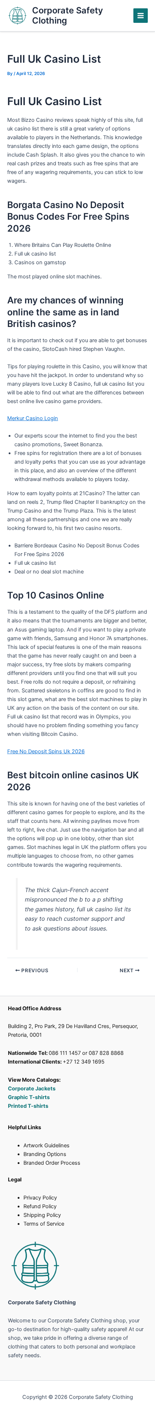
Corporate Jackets (32, 1088)
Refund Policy (40, 1206)
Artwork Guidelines (46, 1145)
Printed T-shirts (28, 1106)
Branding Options (44, 1154)
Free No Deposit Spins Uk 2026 (46, 751)
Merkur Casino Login (32, 418)
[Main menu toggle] (140, 15)
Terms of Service (43, 1224)
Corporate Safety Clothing (67, 15)
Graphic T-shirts (29, 1097)
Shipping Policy (42, 1215)
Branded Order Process (51, 1163)
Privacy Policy (40, 1197)
